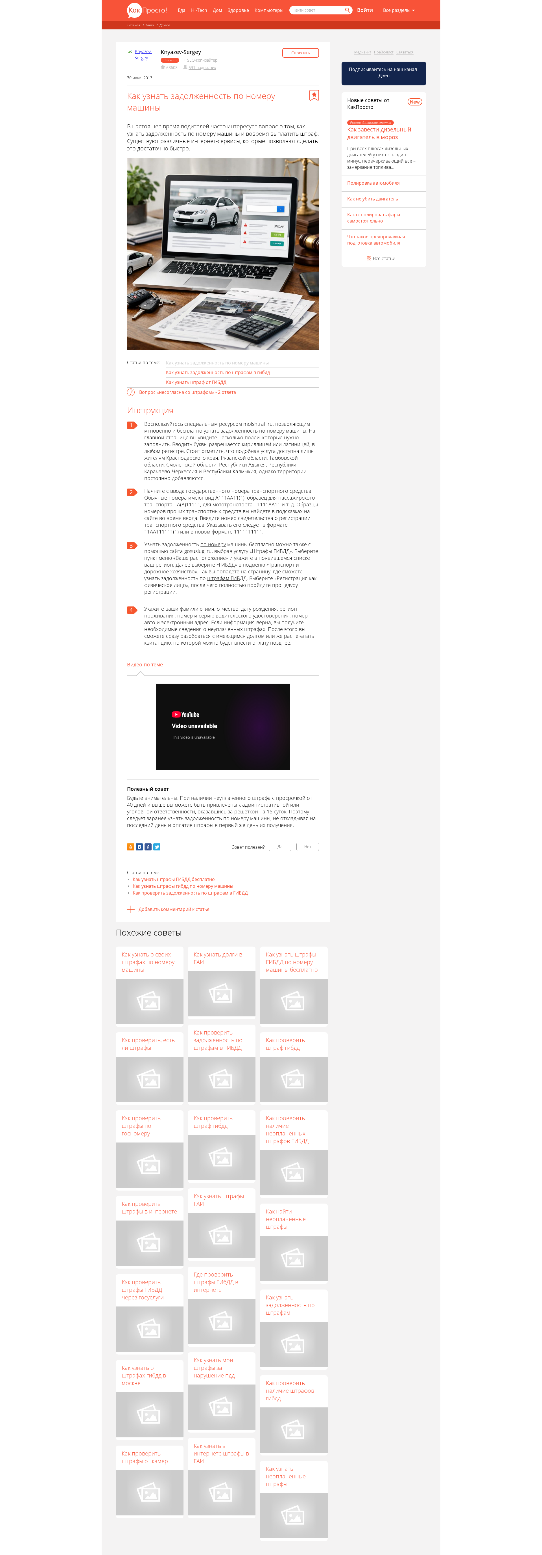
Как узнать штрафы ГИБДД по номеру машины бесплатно (292, 962)
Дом (217, 10)
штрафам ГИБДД (227, 578)
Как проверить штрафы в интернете (149, 1207)
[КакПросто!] (147, 10)
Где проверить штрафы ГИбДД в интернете (216, 1282)
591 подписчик (202, 67)
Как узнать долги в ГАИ (218, 958)
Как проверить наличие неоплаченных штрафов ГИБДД (287, 1129)
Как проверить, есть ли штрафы (148, 1043)
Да (280, 846)
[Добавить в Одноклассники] (130, 846)
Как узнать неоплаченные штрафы (286, 1476)
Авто (150, 25)
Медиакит (362, 52)
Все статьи (384, 258)
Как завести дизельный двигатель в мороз (379, 133)
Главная (133, 25)
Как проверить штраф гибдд (285, 1043)
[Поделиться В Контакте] (139, 846)
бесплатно (189, 430)
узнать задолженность (231, 430)
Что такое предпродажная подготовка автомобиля (376, 240)
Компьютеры (269, 10)
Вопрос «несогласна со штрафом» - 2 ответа (187, 392)
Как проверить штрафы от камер (145, 1457)
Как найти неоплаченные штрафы (286, 1219)
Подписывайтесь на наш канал (383, 72)
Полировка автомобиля (373, 183)
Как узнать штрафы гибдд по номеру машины (183, 886)
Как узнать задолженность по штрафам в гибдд (218, 372)
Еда (181, 10)
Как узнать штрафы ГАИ (219, 1200)
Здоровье (238, 10)
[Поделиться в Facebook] (148, 846)
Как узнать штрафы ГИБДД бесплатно (174, 879)
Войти (365, 10)
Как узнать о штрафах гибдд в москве (144, 1375)
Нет (307, 846)
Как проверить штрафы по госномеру (141, 1125)
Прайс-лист (384, 52)
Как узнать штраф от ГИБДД (196, 382)
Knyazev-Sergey (181, 52)
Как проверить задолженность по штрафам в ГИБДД (190, 893)
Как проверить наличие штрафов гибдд (290, 1390)
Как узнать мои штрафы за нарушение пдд (214, 1367)
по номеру (213, 544)
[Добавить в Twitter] (156, 846)
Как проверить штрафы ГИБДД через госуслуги (143, 1289)
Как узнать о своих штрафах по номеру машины (148, 962)
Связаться (405, 52)
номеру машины (286, 430)
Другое (164, 25)
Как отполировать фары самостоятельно (373, 217)
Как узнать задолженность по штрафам (290, 1304)
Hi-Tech (199, 10)
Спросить (300, 52)
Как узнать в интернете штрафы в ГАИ (221, 1453)
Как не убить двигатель (372, 199)
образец (257, 497)
